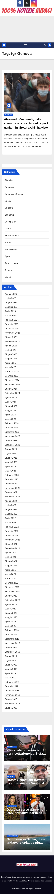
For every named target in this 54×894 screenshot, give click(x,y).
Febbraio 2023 (12, 475)
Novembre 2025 (12, 333)
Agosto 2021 (11, 553)
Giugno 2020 (11, 613)
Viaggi (8, 277)
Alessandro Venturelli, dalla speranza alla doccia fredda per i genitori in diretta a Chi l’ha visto (26, 123)
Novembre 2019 (12, 643)
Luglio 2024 (10, 402)
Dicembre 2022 (12, 484)
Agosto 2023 (11, 449)
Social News (11, 249)
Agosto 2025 (11, 346)
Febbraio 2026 (12, 320)
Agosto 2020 (11, 604)
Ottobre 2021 (11, 544)
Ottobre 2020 (11, 596)
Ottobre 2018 (11, 699)
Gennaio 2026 (11, 324)
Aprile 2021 (10, 570)
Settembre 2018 (12, 703)
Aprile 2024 (10, 415)
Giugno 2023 (11, 458)
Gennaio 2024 (11, 428)
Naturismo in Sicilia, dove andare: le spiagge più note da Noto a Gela (26, 842)
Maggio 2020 (11, 617)
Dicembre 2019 (12, 639)
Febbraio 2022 (12, 527)
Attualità (8, 114)
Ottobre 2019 (11, 647)
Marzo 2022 (10, 522)
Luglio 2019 (10, 660)
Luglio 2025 (10, 350)
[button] (45, 45)
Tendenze (9, 270)
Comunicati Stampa (14, 194)
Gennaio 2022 (11, 531)
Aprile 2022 (10, 518)
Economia (9, 215)
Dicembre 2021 (12, 535)
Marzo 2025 (10, 367)
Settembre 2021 (12, 548)
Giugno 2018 (11, 708)
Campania (10, 187)
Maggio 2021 (11, 566)
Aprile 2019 (10, 673)
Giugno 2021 (11, 561)
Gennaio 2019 (11, 686)
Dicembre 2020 (12, 587)
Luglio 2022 (10, 505)
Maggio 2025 (11, 359)
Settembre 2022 (12, 497)
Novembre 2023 (12, 436)
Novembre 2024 (12, 384)
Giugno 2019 (11, 665)
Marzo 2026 (10, 315)
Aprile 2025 (10, 363)
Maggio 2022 (11, 514)
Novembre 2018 (12, 695)
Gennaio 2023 (11, 479)
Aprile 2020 (10, 622)
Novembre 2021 (12, 540)
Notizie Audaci (12, 236)
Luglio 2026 (10, 298)
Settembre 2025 (12, 341)
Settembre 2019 (12, 652)
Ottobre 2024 (11, 389)
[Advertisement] (27, 29)
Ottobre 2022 (11, 492)
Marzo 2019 (10, 678)
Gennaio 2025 (11, 376)
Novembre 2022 (12, 488)
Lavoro (8, 229)
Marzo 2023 (10, 471)
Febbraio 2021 (12, 578)
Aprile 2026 (10, 311)
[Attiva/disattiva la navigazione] (25, 45)
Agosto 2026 (11, 294)
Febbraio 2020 (12, 630)
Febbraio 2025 (12, 372)
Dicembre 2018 (12, 691)
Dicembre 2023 (12, 432)
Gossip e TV (11, 222)
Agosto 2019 (11, 656)
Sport (7, 256)
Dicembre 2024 (12, 380)
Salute (8, 242)
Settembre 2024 (12, 393)
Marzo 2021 (10, 574)
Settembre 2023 (12, 445)
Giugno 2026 (11, 303)
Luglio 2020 (10, 609)
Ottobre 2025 (11, 337)
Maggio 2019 (11, 669)
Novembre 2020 (12, 591)
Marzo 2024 (10, 419)
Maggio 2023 (11, 462)
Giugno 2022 (11, 509)
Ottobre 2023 (11, 440)
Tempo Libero (11, 263)
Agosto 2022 (11, 501)
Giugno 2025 (11, 354)
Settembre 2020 (12, 600)
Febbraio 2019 (12, 682)
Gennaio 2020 (11, 634)
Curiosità (9, 208)
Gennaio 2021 (11, 583)
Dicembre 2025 (12, 328)
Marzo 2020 (10, 626)
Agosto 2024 (11, 397)
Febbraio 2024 (12, 423)
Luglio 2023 (10, 453)
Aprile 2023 (10, 466)
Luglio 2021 (10, 557)
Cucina (8, 201)
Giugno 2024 (11, 406)
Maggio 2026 (11, 307)
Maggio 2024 (11, 410)
